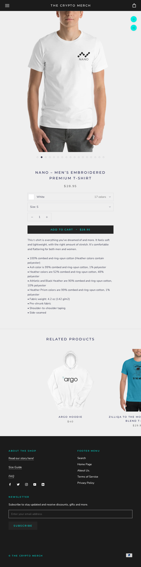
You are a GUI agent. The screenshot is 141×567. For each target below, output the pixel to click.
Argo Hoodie (70, 416)
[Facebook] (10, 484)
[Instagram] (26, 484)
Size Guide (15, 467)
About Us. (83, 470)
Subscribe (23, 525)
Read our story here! (21, 458)
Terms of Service (87, 477)
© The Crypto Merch (26, 555)
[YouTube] (34, 484)
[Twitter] (18, 484)
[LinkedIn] (43, 484)
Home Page (84, 464)
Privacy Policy (85, 483)
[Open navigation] (7, 5)
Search (81, 458)
